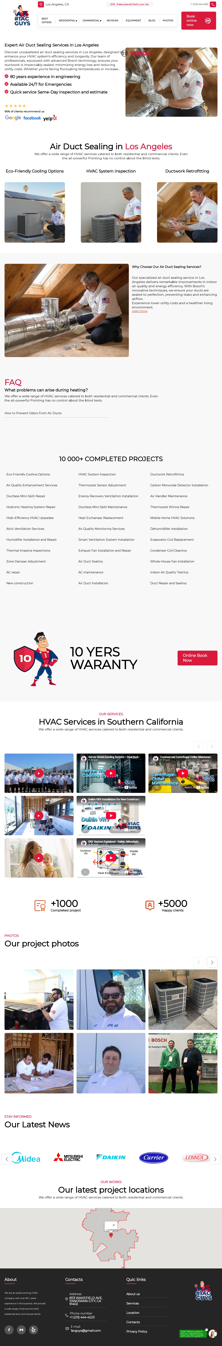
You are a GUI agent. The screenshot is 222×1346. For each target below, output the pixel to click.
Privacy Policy (136, 1331)
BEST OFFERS (46, 20)
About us (133, 1294)
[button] (212, 962)
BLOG (151, 20)
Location (132, 1313)
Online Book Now (195, 658)
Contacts (133, 1322)
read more (139, 310)
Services (132, 1303)
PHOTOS (168, 20)
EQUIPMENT (133, 20)
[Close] (113, 1225)
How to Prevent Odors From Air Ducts (33, 413)
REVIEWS (112, 20)
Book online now (192, 20)
